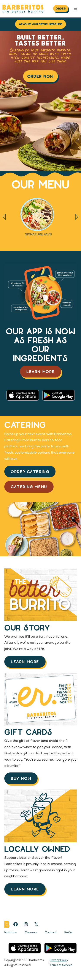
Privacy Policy (59, 960)
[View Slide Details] (38, 214)
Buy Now (21, 778)
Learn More (40, 371)
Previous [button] (4, 217)
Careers (31, 932)
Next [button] (76, 217)
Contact (51, 932)
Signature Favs (38, 234)
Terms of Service (61, 965)
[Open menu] (75, 9)
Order (61, 8)
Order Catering (30, 471)
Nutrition (10, 932)
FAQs (68, 932)
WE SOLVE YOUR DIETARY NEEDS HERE (40, 23)
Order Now (40, 76)
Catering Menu (29, 486)
